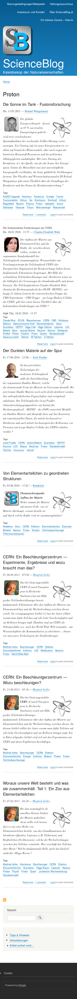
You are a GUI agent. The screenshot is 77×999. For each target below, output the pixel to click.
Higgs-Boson (42, 867)
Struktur (36, 530)
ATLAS (21, 320)
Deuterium (39, 196)
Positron (25, 333)
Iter (31, 200)
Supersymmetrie (11, 336)
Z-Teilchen (49, 336)
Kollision (27, 650)
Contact (8, 973)
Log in (53, 214)
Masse (23, 446)
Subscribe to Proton (4, 900)
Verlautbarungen (19, 940)
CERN (46, 320)
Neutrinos (33, 446)
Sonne (60, 203)
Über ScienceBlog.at (61, 12)
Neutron (20, 203)
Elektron (7, 323)
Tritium (30, 207)
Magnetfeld (8, 203)
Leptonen (58, 327)
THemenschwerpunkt (13, 533)
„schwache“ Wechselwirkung (52, 871)
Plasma (30, 203)
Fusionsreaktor (10, 200)
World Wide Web (20, 653)
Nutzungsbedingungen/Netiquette (26, 4)
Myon (15, 330)
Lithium (62, 200)
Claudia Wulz (9, 320)
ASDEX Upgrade (11, 196)
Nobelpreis (62, 330)
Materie (6, 330)
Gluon (59, 323)
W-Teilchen (36, 336)
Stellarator (8, 207)
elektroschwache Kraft (24, 323)
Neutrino (41, 330)
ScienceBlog (33, 63)
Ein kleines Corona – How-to (57, 20)
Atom (17, 526)
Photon (15, 333)
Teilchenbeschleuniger (53, 530)
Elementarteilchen (45, 323)
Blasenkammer (33, 320)
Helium (23, 200)
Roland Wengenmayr (36, 111)
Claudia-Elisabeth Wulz (47, 232)
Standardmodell (56, 333)
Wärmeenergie (43, 207)
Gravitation (8, 327)
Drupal (22, 985)
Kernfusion (40, 200)
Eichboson (63, 320)
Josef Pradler (40, 357)
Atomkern (27, 196)
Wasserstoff (59, 207)
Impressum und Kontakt (31, 12)
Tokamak (19, 207)
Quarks (43, 333)
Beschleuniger (27, 646)
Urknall (30, 450)
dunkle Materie (34, 442)
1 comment (40, 214)
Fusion (59, 196)
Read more (28, 214)
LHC (67, 327)
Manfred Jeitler (41, 575)
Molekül (7, 530)
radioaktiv (49, 203)
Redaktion (38, 485)
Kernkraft (52, 200)
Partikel (6, 333)
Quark (33, 871)
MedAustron (47, 650)
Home (6, 81)
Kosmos (7, 446)
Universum (18, 450)
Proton (39, 203)
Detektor (49, 646)
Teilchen (25, 336)
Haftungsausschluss (61, 4)
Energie (50, 196)
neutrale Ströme (27, 330)
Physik (15, 871)
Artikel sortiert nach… (22, 945)
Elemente (66, 526)
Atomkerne (25, 864)
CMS (54, 320)
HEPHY (19, 327)
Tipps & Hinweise (19, 935)
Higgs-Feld (30, 327)
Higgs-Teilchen (45, 327)
